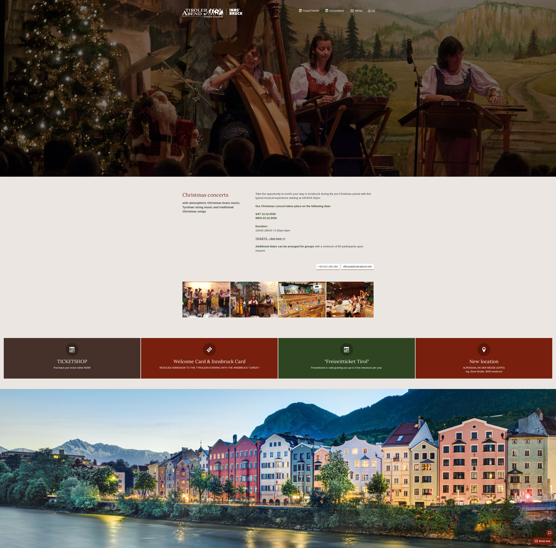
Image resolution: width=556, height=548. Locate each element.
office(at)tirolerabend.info (357, 266)
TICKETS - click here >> (270, 238)
